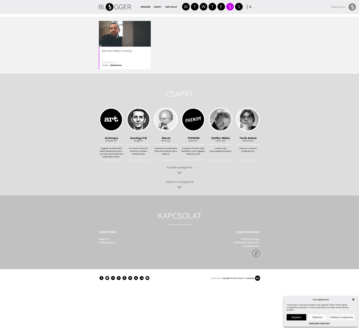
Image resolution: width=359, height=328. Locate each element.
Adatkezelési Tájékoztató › (246, 242)
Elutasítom (317, 317)
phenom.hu (116, 65)
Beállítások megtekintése (341, 317)
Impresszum (216, 278)
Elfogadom (296, 317)
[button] (353, 299)
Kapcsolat (171, 6)
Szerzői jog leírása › (250, 239)
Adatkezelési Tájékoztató (319, 323)
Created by (249, 278)
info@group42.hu (107, 242)
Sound (105, 65)
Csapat (158, 6)
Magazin (145, 6)
